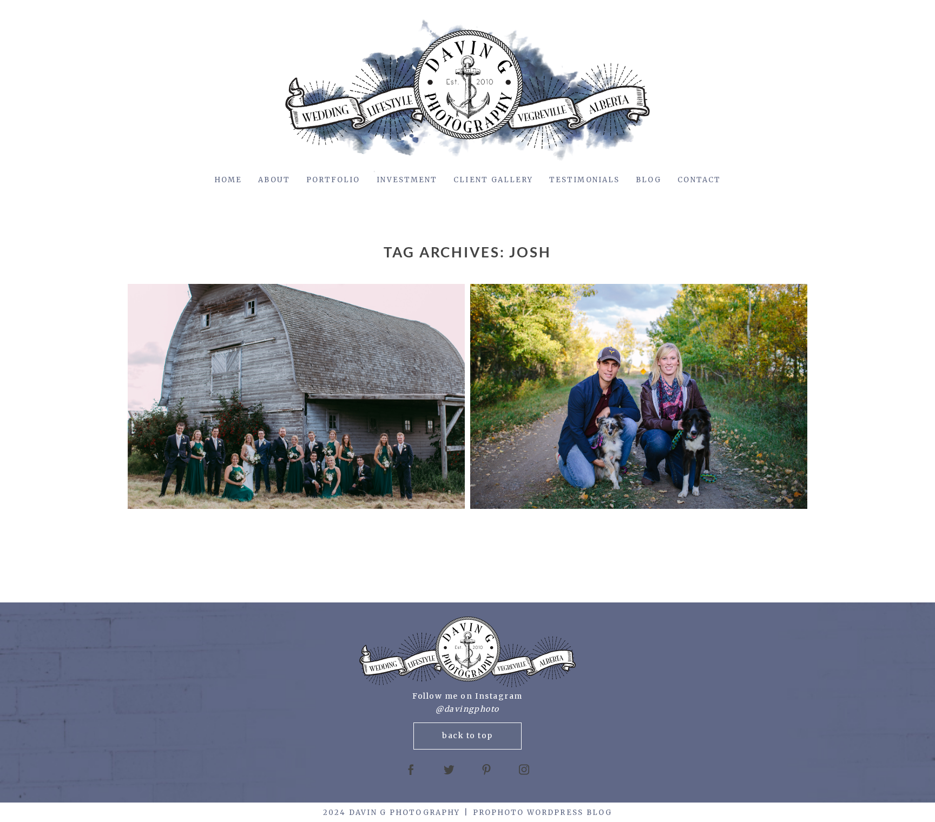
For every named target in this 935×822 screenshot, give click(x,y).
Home (228, 179)
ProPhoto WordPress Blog (542, 812)
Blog (648, 179)
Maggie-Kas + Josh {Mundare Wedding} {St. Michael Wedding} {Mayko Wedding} (294, 397)
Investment (407, 179)
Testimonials (584, 179)
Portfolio (333, 179)
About (273, 179)
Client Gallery (493, 179)
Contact (699, 179)
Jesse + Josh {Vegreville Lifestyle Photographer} (637, 397)
